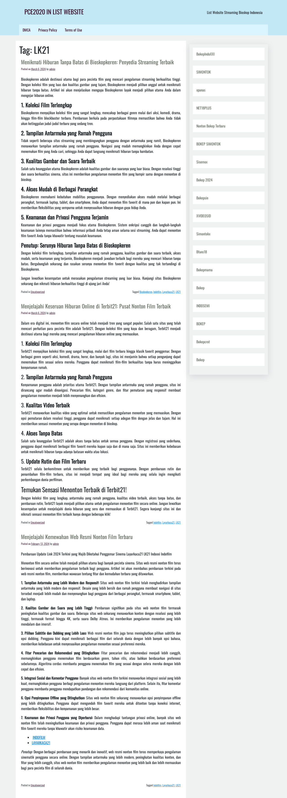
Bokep (200, 287)
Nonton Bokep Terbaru (210, 126)
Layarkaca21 (168, 292)
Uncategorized (38, 292)
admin (52, 69)
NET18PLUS (203, 108)
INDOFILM (39, 737)
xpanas (200, 90)
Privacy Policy (47, 30)
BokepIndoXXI (205, 54)
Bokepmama (204, 269)
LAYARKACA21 (41, 742)
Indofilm (157, 292)
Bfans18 (201, 251)
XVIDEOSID (203, 215)
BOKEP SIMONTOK (208, 144)
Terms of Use (73, 30)
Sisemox (201, 162)
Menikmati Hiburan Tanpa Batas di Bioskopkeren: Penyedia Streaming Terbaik (97, 62)
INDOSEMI (203, 305)
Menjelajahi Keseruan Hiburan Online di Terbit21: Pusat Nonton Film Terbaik (96, 306)
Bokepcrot (203, 341)
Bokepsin (202, 198)
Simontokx (203, 233)
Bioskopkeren (145, 292)
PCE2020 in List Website (54, 11)
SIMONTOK (203, 72)
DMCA (26, 30)
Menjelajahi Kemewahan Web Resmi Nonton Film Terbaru (77, 537)
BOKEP (200, 323)
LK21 (178, 292)
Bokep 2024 (204, 180)
